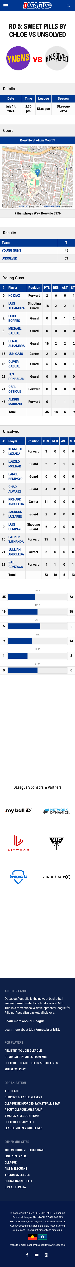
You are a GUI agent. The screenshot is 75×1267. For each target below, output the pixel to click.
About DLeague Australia (23, 1110)
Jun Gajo (15, 354)
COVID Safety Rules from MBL (26, 1057)
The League (13, 1091)
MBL (56, 1029)
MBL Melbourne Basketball (25, 1150)
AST (65, 287)
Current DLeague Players (23, 1097)
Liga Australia (39, 1029)
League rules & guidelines (23, 1128)
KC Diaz (14, 295)
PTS (47, 287)
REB (56, 287)
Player (12, 287)
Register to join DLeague (23, 1051)
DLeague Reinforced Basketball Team (32, 1103)
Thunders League (17, 1175)
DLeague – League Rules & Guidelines (31, 1063)
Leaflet (24, 206)
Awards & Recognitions (22, 1116)
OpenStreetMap (51, 206)
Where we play (15, 1069)
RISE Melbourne (16, 1169)
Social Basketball (18, 1181)
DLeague (11, 1162)
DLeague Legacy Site (19, 1122)
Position (34, 287)
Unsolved (9, 258)
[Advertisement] (37, 731)
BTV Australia (15, 1187)
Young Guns (11, 250)
